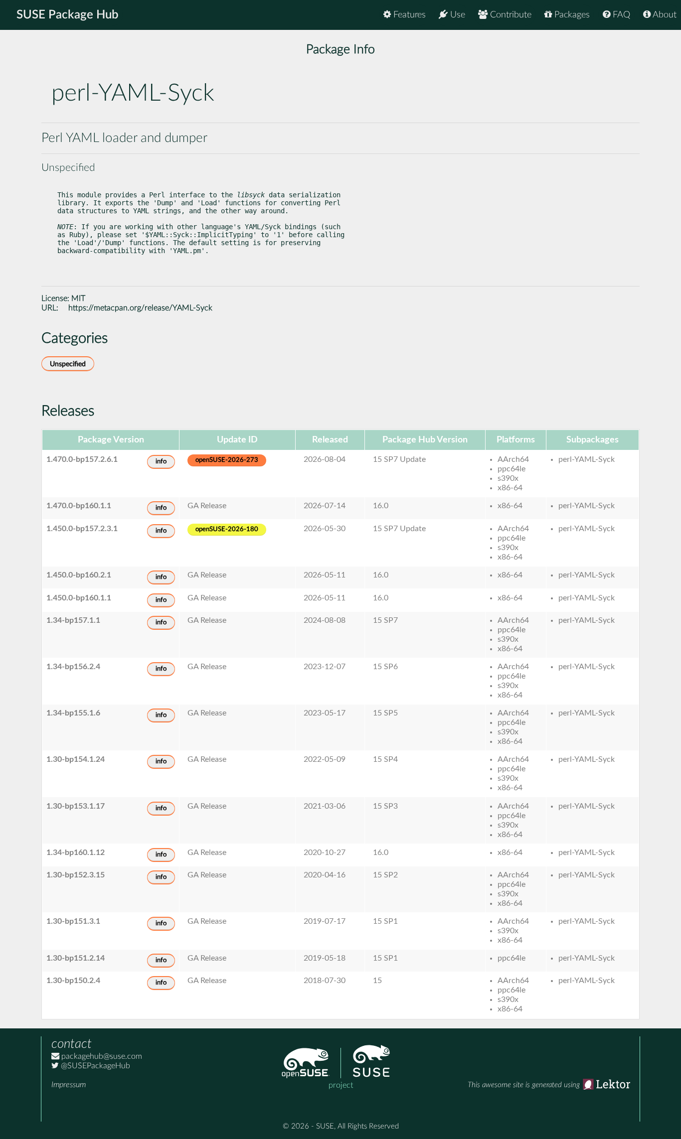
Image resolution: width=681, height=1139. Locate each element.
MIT (78, 298)
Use (456, 14)
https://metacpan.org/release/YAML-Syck (140, 308)
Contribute (509, 14)
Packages (571, 14)
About (664, 14)
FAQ (620, 14)
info (161, 461)
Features (408, 14)
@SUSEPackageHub (94, 1066)
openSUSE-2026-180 (226, 529)
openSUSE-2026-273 (226, 460)
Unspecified (68, 364)
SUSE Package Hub (67, 15)
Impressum (68, 1085)
